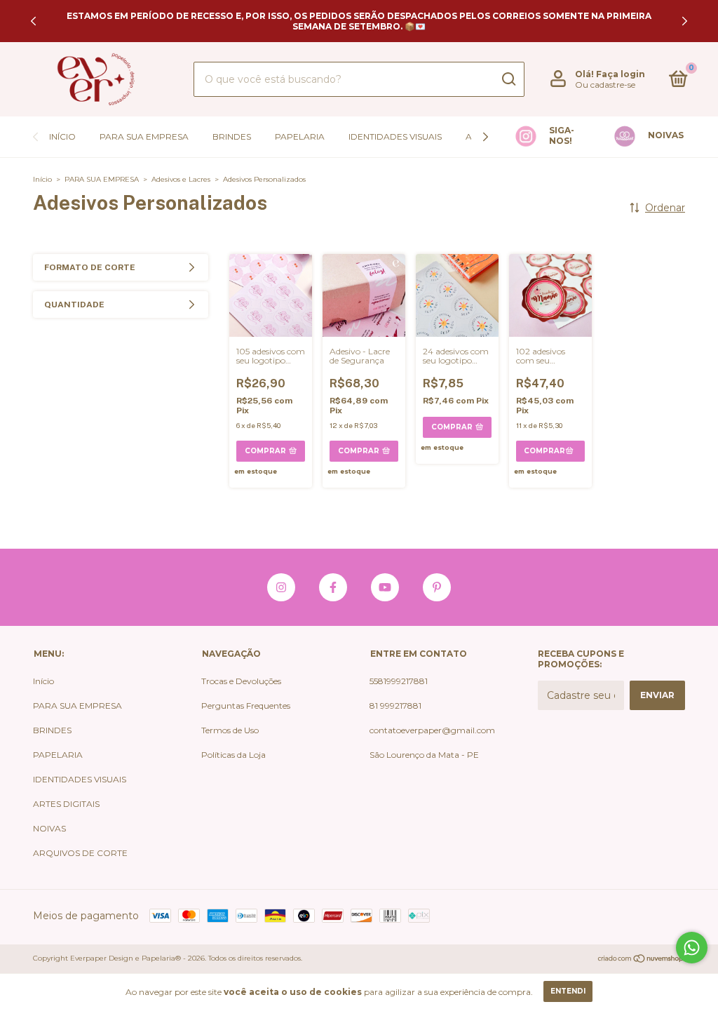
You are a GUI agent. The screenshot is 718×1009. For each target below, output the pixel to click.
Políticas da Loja (233, 754)
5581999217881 (399, 681)
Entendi (567, 991)
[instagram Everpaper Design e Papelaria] (281, 587)
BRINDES (231, 136)
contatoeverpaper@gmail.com (432, 730)
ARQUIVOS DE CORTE (80, 853)
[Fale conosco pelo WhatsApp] (691, 947)
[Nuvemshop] (641, 960)
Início (62, 136)
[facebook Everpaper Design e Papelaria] (333, 587)
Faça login (620, 74)
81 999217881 (395, 705)
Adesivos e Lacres (180, 179)
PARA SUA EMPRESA (144, 136)
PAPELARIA (300, 136)
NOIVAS (49, 828)
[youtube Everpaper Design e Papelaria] (385, 587)
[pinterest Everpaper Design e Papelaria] (437, 587)
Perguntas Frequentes (245, 705)
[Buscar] (508, 79)
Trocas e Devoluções (241, 681)
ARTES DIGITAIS (66, 803)
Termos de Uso (230, 730)
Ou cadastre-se (605, 84)
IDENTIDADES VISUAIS (395, 136)
